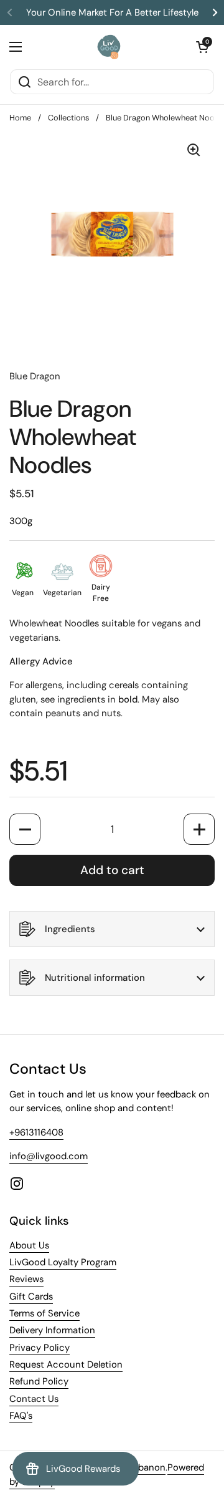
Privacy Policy (39, 1347)
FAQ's (20, 1415)
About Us (29, 1245)
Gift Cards (31, 1296)
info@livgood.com (48, 1156)
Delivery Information (52, 1330)
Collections (68, 117)
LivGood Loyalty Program (62, 1262)
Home (20, 117)
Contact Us (33, 1399)
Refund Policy (38, 1381)
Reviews (26, 1279)
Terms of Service (44, 1313)
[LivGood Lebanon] (109, 46)
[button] (202, 46)
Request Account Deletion (66, 1364)
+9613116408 (36, 1132)
